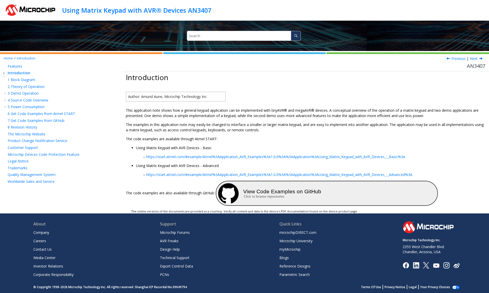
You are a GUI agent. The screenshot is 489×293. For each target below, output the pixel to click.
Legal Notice (18, 161)
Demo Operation (23, 93)
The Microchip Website (26, 134)
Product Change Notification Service (37, 140)
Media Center (44, 257)
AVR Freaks (169, 240)
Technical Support (174, 257)
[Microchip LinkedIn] (416, 265)
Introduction (26, 58)
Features (15, 66)
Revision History (22, 127)
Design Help (170, 249)
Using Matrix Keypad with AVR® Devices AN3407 (136, 10)
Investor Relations (48, 266)
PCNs (164, 274)
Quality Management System (32, 174)
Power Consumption (26, 106)
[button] (6, 66)
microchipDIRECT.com (297, 232)
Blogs (284, 257)
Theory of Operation (26, 86)
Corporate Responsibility (53, 274)
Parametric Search (294, 274)
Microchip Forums (175, 232)
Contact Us (42, 249)
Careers (39, 240)
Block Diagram (21, 79)
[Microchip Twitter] (426, 265)
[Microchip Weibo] (456, 265)
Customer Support (23, 147)
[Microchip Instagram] (446, 265)
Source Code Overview (28, 100)
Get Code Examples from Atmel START (41, 113)
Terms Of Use (371, 287)
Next (474, 58)
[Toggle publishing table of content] (4, 73)
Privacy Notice (395, 287)
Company (41, 232)
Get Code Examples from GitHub (36, 120)
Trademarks (18, 167)
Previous (458, 58)
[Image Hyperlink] (436, 265)
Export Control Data (176, 266)
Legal (413, 287)
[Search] (296, 36)
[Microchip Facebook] (406, 265)
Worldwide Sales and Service (31, 181)
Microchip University (296, 240)
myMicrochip (290, 249)
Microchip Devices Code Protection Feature (43, 154)
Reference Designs (294, 266)
